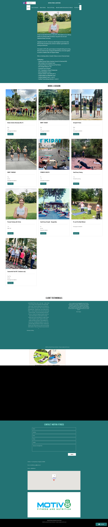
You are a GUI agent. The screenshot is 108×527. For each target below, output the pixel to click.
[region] (54, 12)
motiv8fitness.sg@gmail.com (35, 465)
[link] (21, 123)
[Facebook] (24, 3)
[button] (10, 134)
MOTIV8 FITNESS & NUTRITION (54, 3)
